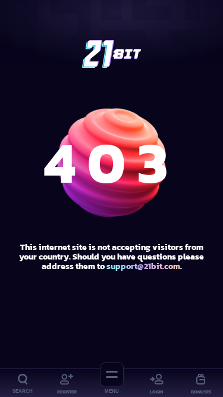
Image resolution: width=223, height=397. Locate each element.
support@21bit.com (143, 266)
